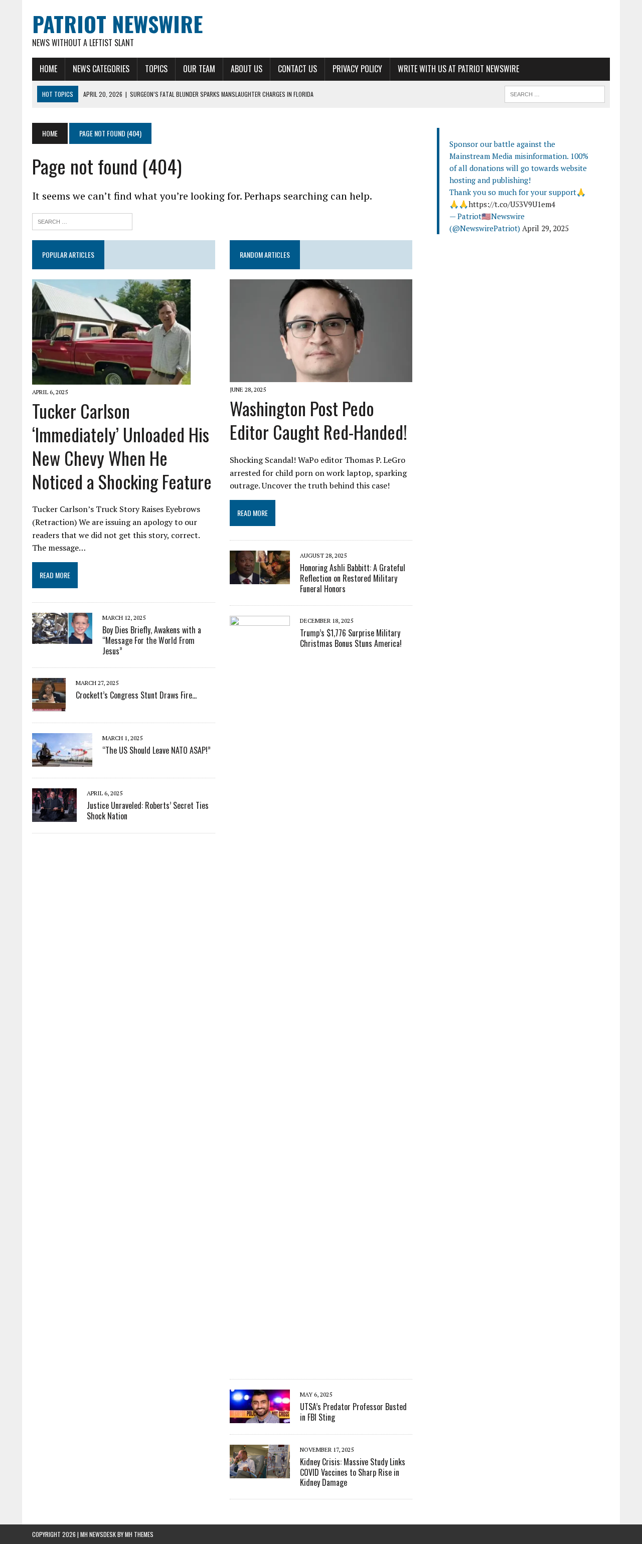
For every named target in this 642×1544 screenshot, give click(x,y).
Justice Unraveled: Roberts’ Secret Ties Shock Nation (148, 810)
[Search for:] (82, 220)
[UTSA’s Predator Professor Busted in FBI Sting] (260, 1416)
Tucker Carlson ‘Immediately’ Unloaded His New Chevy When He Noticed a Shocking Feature (122, 445)
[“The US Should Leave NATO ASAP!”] (62, 759)
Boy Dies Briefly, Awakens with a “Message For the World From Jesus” (151, 640)
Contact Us (297, 69)
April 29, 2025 (545, 228)
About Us (246, 69)
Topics (156, 69)
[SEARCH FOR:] (555, 93)
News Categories (101, 69)
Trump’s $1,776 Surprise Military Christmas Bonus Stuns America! (351, 638)
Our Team (199, 69)
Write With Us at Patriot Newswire (458, 69)
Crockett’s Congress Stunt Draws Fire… (136, 695)
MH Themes (139, 1534)
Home (48, 69)
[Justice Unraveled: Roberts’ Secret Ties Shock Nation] (54, 814)
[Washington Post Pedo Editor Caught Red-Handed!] (321, 375)
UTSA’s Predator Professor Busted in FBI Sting (353, 1412)
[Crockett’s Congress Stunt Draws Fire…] (49, 704)
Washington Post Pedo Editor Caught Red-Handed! (318, 420)
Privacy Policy (357, 69)
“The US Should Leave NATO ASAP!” (156, 750)
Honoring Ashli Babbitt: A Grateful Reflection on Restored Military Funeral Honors (352, 578)
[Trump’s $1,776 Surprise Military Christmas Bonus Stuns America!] (260, 1360)
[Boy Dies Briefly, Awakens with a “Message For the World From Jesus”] (62, 637)
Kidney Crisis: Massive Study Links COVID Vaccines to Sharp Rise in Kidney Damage (352, 1472)
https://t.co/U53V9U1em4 (511, 204)
